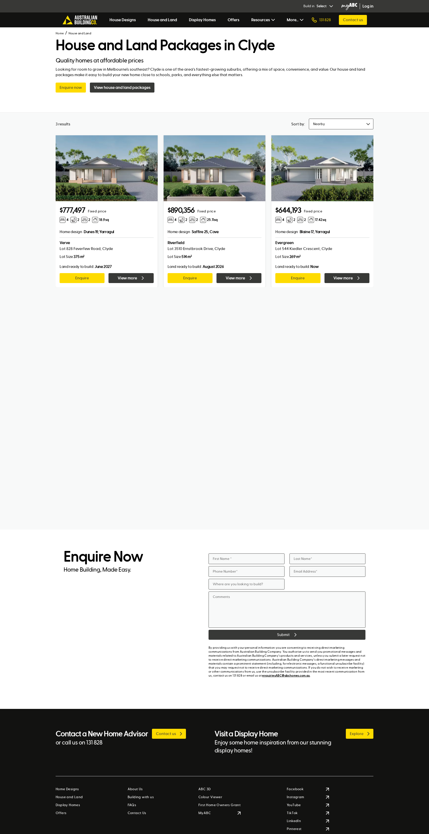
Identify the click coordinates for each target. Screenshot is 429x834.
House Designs (122, 19)
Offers (233, 19)
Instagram (295, 797)
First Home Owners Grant (219, 805)
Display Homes (202, 19)
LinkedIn (294, 821)
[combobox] (341, 124)
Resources (260, 19)
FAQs (132, 805)
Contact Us (137, 813)
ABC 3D (204, 789)
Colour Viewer (210, 797)
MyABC (204, 813)
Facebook (295, 789)
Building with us (141, 797)
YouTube (294, 805)
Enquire (82, 278)
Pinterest (294, 829)
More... (292, 19)
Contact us (353, 19)
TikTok (292, 813)
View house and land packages (122, 87)
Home (60, 33)
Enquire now (71, 87)
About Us (135, 789)
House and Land (162, 19)
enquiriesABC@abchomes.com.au (286, 675)
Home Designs (67, 789)
